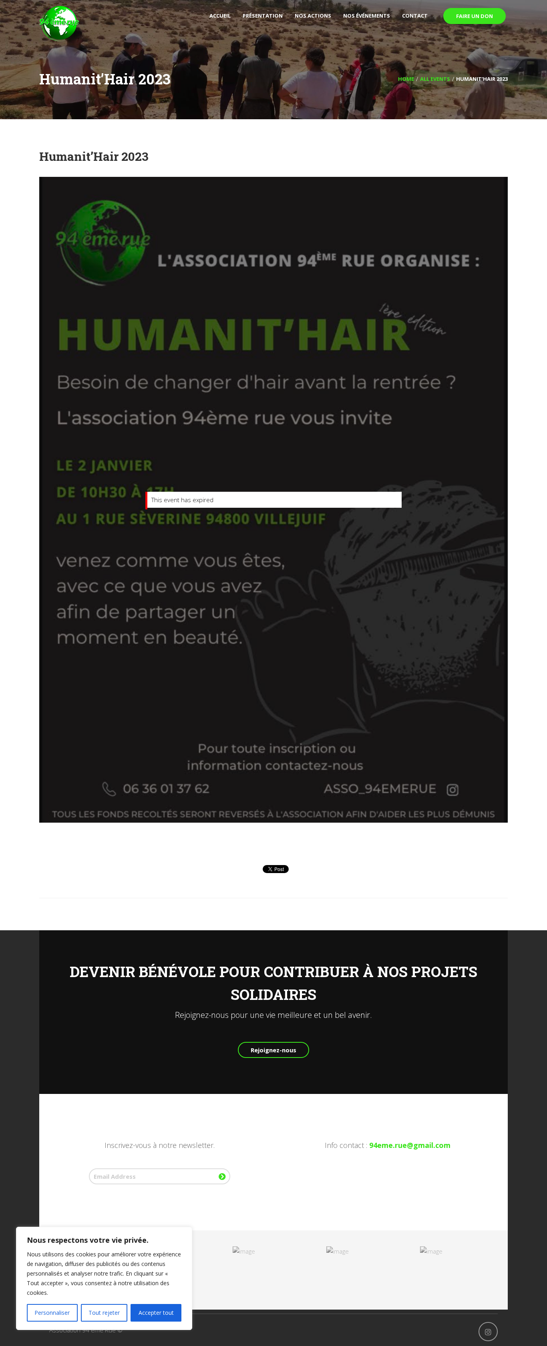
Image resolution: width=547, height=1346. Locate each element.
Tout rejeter (104, 1312)
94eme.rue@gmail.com (409, 1145)
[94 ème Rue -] (59, 23)
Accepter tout (156, 1312)
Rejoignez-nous (273, 1050)
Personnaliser (52, 1312)
